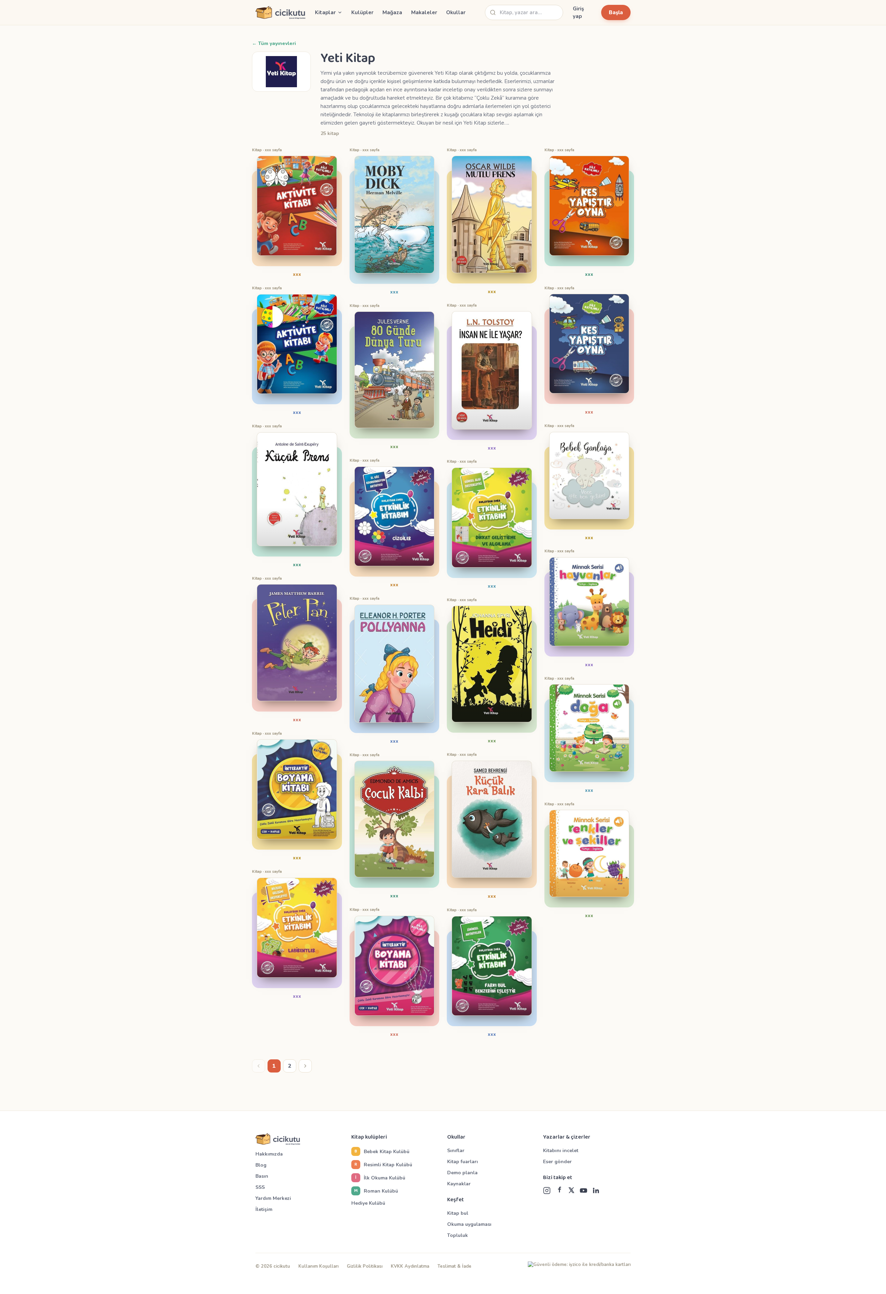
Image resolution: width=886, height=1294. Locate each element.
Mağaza (392, 12)
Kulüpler (362, 12)
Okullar (455, 12)
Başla (616, 12)
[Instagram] (547, 1190)
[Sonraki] (305, 1066)
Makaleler (424, 12)
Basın (261, 1176)
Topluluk (457, 1235)
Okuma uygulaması (469, 1224)
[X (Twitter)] (571, 1190)
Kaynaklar (459, 1183)
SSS (260, 1187)
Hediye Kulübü (368, 1203)
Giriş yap (578, 12)
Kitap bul (457, 1213)
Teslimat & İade (454, 1266)
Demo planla (462, 1172)
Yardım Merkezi (273, 1198)
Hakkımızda (269, 1154)
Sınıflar (455, 1150)
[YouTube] (583, 1190)
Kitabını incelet (560, 1150)
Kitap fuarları (462, 1161)
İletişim (263, 1209)
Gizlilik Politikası (364, 1266)
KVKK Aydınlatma (410, 1266)
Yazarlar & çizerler (566, 1137)
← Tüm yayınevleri (274, 43)
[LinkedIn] (595, 1190)
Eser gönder (557, 1161)
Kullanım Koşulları (318, 1266)
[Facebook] (559, 1190)
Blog (260, 1165)
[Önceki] (258, 1066)
